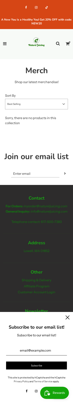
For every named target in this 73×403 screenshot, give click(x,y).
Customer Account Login (36, 292)
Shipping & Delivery (36, 280)
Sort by (10, 95)
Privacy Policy (21, 381)
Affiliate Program (36, 286)
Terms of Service (43, 381)
